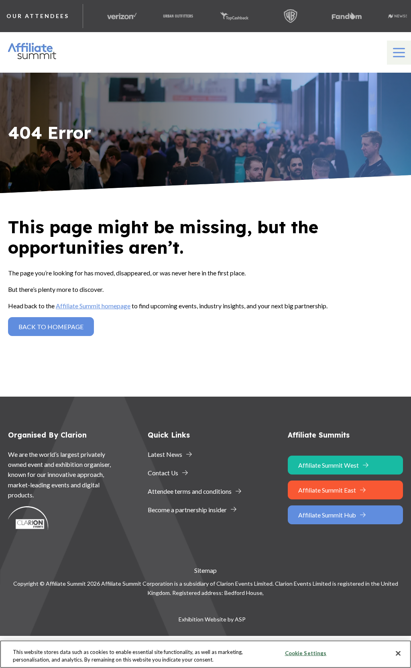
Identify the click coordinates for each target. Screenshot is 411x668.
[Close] (398, 653)
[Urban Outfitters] (168, 16)
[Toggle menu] (399, 53)
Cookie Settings (306, 653)
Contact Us (163, 473)
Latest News (165, 454)
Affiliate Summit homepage (93, 306)
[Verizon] (112, 16)
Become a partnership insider (187, 509)
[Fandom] (337, 16)
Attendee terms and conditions (190, 491)
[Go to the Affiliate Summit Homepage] (33, 59)
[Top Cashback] (224, 16)
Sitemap (205, 570)
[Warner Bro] (280, 16)
